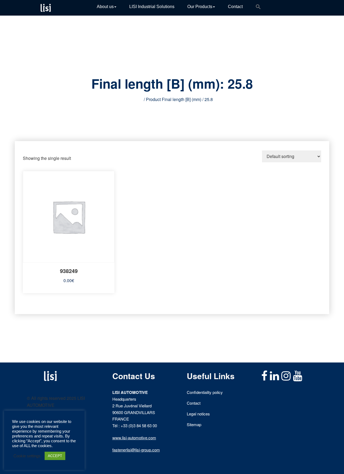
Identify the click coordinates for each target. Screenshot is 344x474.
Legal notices (198, 413)
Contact (235, 6)
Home (137, 99)
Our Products (199, 6)
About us (105, 6)
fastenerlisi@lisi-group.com (136, 450)
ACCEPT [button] (55, 456)
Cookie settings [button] (27, 456)
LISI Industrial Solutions (151, 6)
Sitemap (194, 424)
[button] (258, 8)
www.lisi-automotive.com (134, 437)
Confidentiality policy (205, 392)
